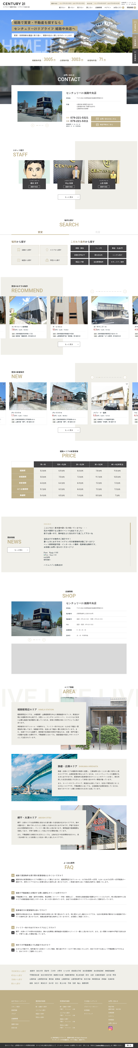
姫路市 (32, 971)
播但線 (51, 979)
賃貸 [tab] (40, 232)
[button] (32, 125)
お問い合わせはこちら (108, 119)
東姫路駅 (22, 476)
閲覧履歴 (131, 7)
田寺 (87, 975)
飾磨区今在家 (58, 975)
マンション (68, 1009)
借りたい (62, 7)
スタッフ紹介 (15, 1007)
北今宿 (108, 975)
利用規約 (87, 1010)
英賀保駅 (22, 482)
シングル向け (117, 255)
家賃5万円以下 (79, 255)
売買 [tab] (97, 232)
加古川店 (14, 1028)
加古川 (36, 983)
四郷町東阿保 (70, 975)
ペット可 (98, 248)
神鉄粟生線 (96, 979)
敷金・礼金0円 (117, 248)
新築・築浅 (80, 248)
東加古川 (44, 983)
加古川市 (39, 971)
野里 (114, 975)
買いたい (71, 7)
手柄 (69, 983)
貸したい (89, 7)
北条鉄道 (111, 979)
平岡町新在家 (34, 975)
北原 (92, 975)
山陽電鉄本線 (42, 979)
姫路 (31, 983)
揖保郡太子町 (76, 971)
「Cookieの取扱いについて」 (103, 1045)
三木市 (53, 971)
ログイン (107, 7)
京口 (56, 983)
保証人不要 (80, 262)
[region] (87, 544)
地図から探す (40, 1014)
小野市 (59, 971)
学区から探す (40, 1017)
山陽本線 (33, 979)
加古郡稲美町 (99, 971)
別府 (74, 983)
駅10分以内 (98, 255)
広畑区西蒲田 (100, 975)
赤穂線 (104, 979)
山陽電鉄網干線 (76, 979)
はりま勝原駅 (22, 489)
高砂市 (46, 971)
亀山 (79, 983)
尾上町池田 (80, 975)
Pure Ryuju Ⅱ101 (51, 552)
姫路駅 (22, 470)
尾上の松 (63, 983)
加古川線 (87, 979)
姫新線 (57, 979)
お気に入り (119, 7)
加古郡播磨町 (87, 971)
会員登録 (135, 42)
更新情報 (14, 1010)
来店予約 (135, 27)
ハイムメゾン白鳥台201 (53, 565)
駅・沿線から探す (41, 1007)
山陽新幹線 (66, 979)
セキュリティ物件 (117, 262)
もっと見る (69, 197)
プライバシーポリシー (91, 1007)
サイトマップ (88, 1014)
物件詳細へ (47, 560)
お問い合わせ (112, 1023)
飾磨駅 (22, 495)
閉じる (129, 1045)
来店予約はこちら (106, 124)
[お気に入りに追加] (4, 298)
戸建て (62, 1009)
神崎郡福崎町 (110, 971)
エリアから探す (41, 1010)
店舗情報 (98, 7)
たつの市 (66, 971)
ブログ (13, 1014)
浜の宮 (51, 983)
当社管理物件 (98, 262)
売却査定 (135, 57)
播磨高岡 (85, 983)
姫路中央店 (14, 1024)
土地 (73, 1009)
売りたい (80, 7)
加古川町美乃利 (46, 975)
